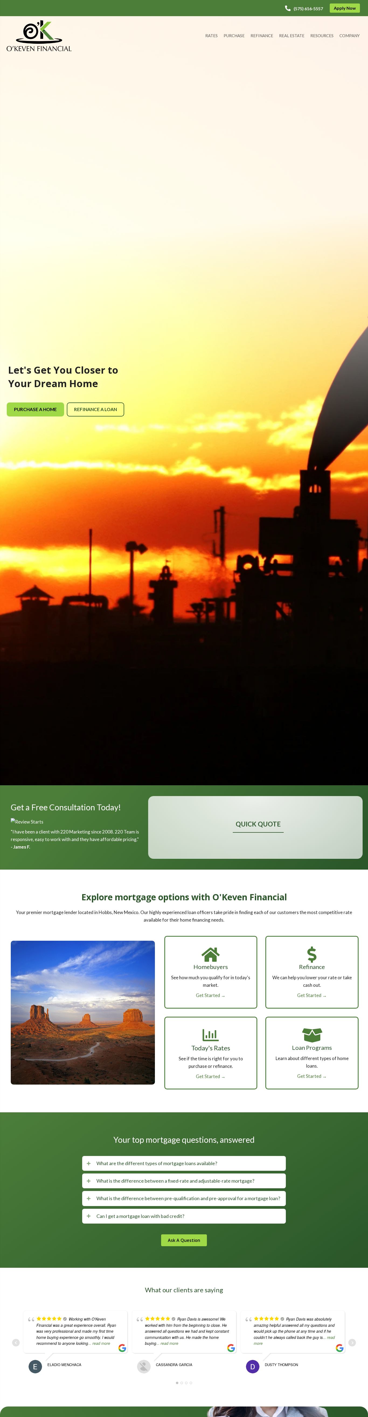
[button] (304, 8)
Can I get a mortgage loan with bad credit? (140, 1216)
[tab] (184, 1163)
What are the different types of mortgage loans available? (156, 1163)
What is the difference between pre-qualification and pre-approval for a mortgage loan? (188, 1198)
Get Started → (210, 995)
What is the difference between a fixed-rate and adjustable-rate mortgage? (175, 1181)
